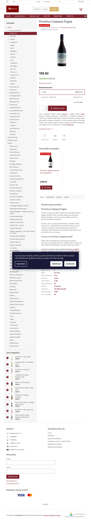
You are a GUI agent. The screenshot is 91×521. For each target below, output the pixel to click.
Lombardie (13, 63)
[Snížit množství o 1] (47, 109)
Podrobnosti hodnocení (68, 28)
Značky (9, 143)
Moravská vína (14, 87)
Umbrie (12, 84)
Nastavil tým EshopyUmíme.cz (75, 517)
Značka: (49, 30)
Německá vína (14, 99)
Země (9, 27)
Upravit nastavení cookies (52, 515)
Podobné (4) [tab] (50, 197)
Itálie (56, 292)
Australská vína (15, 114)
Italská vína (13, 33)
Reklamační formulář (54, 444)
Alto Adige (13, 66)
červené (57, 273)
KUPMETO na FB (15, 443)
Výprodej (13, 131)
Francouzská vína (15, 30)
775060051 (13, 440)
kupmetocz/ (14, 446)
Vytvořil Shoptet (79, 514)
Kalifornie (13, 122)
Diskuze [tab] (59, 197)
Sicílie (12, 48)
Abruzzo (13, 69)
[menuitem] (8, 16)
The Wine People (60, 289)
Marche (12, 54)
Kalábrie (13, 78)
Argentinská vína (15, 108)
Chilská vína (13, 105)
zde (62, 258)
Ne (55, 294)
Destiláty (13, 134)
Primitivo (65, 114)
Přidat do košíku (58, 108)
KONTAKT (47, 2)
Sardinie (13, 57)
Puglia (12, 45)
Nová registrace (11, 481)
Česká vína (13, 90)
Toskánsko (14, 42)
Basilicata (13, 81)
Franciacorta (14, 75)
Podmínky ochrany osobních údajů (59, 441)
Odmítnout (56, 264)
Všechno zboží (12, 140)
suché (56, 278)
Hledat (54, 9)
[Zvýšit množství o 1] (47, 107)
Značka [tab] (66, 197)
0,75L (56, 281)
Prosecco (13, 72)
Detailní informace (45, 129)
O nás (38, 2)
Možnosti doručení (45, 83)
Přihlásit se (13, 477)
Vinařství (45, 504)
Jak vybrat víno (12, 137)
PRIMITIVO (70, 125)
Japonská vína (14, 128)
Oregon (12, 125)
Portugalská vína (15, 96)
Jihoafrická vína (15, 117)
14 (55, 284)
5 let (55, 275)
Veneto (12, 39)
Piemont (13, 36)
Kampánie (13, 51)
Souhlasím (70, 264)
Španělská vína (15, 93)
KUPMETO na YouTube (17, 450)
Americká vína (14, 119)
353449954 (13, 437)
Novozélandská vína (16, 111)
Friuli (11, 60)
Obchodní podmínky (54, 439)
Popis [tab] (42, 197)
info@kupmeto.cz (15, 433)
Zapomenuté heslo (12, 484)
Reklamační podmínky (55, 447)
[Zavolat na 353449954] (9, 2)
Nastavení (21, 264)
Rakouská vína (14, 102)
